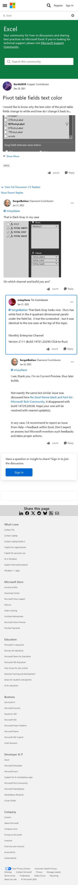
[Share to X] (33, 513)
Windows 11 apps (12, 570)
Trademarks (25, 875)
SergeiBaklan (21, 201)
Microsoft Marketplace (14, 788)
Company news (11, 829)
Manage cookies (54, 872)
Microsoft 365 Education (15, 662)
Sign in (19, 472)
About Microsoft (11, 823)
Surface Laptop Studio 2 (14, 541)
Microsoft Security (12, 708)
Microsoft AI (9, 702)
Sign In (69, 5)
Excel (9, 15)
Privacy (39, 872)
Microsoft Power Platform (15, 725)
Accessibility (9, 852)
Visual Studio (10, 800)
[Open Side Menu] (5, 5)
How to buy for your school (16, 668)
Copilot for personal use (14, 553)
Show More (13, 156)
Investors (8, 840)
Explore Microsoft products (16, 564)
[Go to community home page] (12, 5)
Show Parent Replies (12, 192)
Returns (7, 604)
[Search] (49, 5)
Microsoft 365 (10, 719)
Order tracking (10, 610)
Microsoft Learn (11, 771)
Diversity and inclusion (14, 846)
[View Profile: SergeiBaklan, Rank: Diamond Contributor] (7, 203)
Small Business (10, 743)
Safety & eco (40, 875)
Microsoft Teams (11, 731)
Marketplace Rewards (14, 794)
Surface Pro (9, 529)
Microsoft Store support (14, 599)
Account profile (11, 587)
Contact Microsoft (24, 872)
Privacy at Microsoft (13, 834)
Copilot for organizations (15, 547)
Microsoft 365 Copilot (13, 737)
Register (58, 5)
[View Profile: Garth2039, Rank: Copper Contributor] (7, 86)
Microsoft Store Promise (15, 622)
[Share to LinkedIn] (21, 513)
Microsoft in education (14, 644)
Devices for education (13, 650)
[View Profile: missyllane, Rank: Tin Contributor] (12, 302)
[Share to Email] (57, 513)
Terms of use (9, 875)
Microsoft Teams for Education (17, 656)
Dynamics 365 (10, 714)
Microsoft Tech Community (16, 783)
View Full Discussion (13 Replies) (22, 187)
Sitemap (8, 872)
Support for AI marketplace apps (18, 777)
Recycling (54, 875)
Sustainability (10, 858)
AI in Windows (10, 558)
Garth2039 (20, 84)
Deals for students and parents (18, 679)
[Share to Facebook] (27, 513)
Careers (7, 817)
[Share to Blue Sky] (45, 513)
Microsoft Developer (13, 765)
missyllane (13, 211)
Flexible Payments (12, 628)
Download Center (12, 593)
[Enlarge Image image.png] (32, 249)
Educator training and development (19, 673)
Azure (6, 759)
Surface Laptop (10, 535)
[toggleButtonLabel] (72, 15)
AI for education (11, 685)
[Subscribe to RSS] (51, 513)
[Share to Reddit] (39, 513)
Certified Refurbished (13, 616)
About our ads (10, 879)
